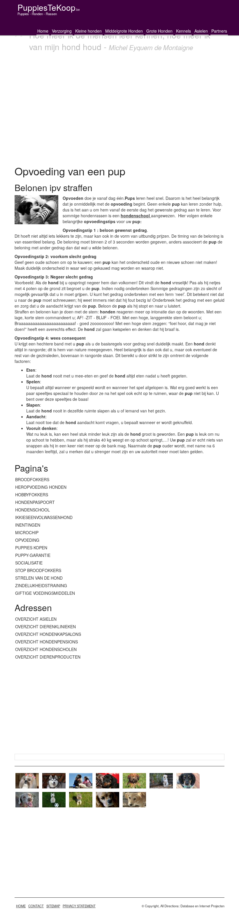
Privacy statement (79, 906)
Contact (36, 906)
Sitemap (53, 906)
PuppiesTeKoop (48, 7)
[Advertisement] (119, 107)
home (21, 906)
